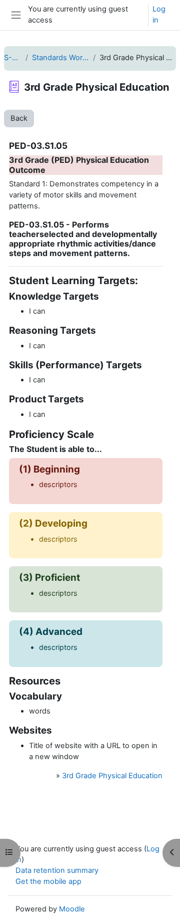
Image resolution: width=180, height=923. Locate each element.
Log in (159, 15)
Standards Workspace (60, 57)
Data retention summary (57, 870)
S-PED (13, 57)
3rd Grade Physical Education (112, 775)
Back (19, 118)
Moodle (72, 908)
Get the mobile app (49, 881)
